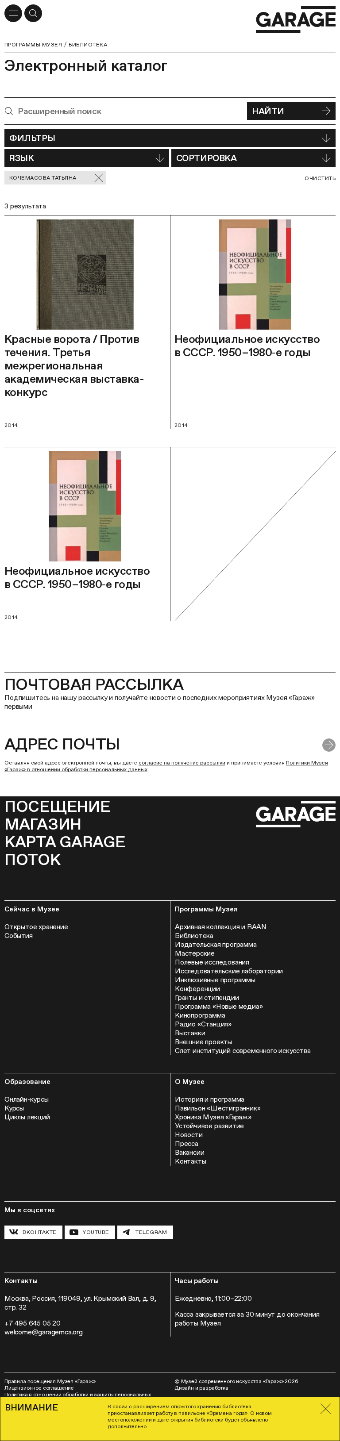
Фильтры (32, 138)
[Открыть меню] (13, 13)
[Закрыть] (326, 1409)
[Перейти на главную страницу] (296, 19)
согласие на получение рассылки (182, 763)
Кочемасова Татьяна (43, 178)
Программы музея (33, 45)
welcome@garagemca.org (43, 1332)
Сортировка (206, 158)
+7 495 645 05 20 (32, 1323)
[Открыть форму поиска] (33, 13)
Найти (268, 111)
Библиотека (88, 45)
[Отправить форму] (329, 745)
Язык (21, 158)
